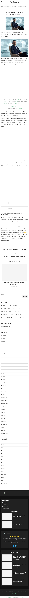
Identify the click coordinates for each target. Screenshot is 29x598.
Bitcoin (2, 444)
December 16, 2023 (22, 108)
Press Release (3, 474)
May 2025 (3, 379)
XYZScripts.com (21, 597)
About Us (4, 504)
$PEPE (16, 101)
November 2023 (4, 433)
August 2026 (3, 335)
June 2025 (3, 376)
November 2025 (4, 362)
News (2, 471)
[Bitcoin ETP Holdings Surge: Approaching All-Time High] (7, 557)
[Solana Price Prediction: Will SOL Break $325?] (7, 565)
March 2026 (3, 350)
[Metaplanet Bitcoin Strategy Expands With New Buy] (7, 573)
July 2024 (3, 409)
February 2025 (4, 388)
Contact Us (4, 502)
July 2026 (3, 338)
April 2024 (3, 418)
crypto (10, 202)
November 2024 (4, 397)
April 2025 (3, 382)
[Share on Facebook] (17, 208)
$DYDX (5, 103)
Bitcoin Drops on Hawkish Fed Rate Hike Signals (10, 305)
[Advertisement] (14, 83)
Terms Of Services (5, 508)
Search (2, 294)
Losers (2, 462)
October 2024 (4, 400)
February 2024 (4, 424)
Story (2, 480)
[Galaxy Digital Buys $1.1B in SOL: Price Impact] (7, 516)
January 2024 (3, 427)
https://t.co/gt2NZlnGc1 (11, 105)
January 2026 (3, 356)
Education (3, 450)
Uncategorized (4, 483)
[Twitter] (13, 546)
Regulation (3, 477)
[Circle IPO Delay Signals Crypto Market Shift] (7, 581)
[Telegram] (16, 546)
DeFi (2, 447)
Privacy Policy (5, 506)
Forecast (3, 453)
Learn (2, 459)
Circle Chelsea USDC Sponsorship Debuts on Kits (10, 308)
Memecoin (3, 468)
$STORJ (5, 101)
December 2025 (4, 359)
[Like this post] (16, 208)
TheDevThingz (15, 593)
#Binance (15, 103)
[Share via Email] (21, 208)
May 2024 (3, 415)
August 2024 (3, 406)
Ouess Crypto (11, 14)
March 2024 (3, 421)
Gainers (2, 456)
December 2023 (4, 430)
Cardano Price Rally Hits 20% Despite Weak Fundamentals (12, 317)
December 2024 (4, 394)
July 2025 (3, 373)
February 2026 (4, 353)
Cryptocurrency (18, 202)
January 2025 (3, 391)
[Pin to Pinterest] (20, 208)
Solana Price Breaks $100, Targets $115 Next (10, 311)
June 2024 (3, 412)
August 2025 (3, 370)
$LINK (18, 99)
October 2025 (4, 364)
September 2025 (4, 367)
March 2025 (3, 385)
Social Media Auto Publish (10, 597)
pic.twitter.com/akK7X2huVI (10, 106)
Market (2, 465)
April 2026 (3, 347)
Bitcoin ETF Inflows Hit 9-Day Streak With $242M (11, 314)
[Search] (27, 2)
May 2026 (3, 344)
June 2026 (3, 341)
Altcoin (2, 441)
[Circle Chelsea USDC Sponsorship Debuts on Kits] (14, 272)
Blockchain (4, 202)
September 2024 (4, 403)
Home (2, 6)
